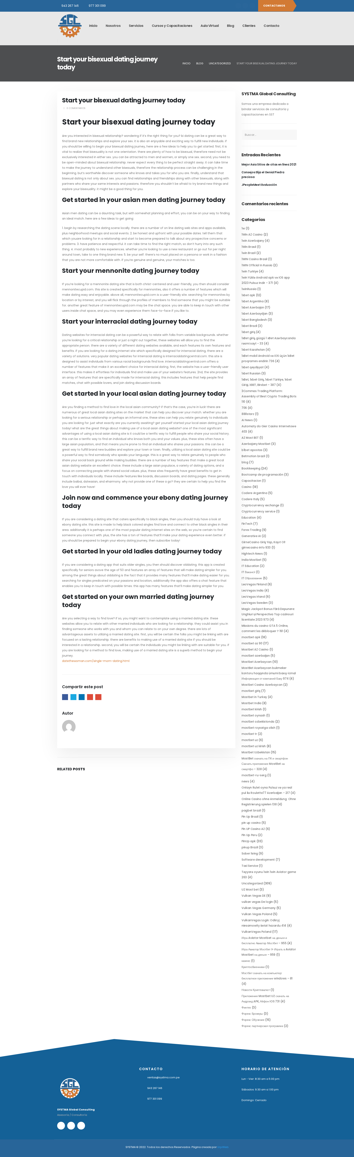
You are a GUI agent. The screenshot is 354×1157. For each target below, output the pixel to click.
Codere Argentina (254, 493)
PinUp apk (249, 841)
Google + (90, 697)
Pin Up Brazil (250, 817)
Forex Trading (251, 530)
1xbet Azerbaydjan (255, 314)
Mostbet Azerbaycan (257, 662)
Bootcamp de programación (262, 475)
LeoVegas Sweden (255, 603)
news (245, 781)
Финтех (246, 1007)
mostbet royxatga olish (258, 728)
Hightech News (252, 554)
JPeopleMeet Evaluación (259, 185)
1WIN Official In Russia (257, 265)
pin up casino (251, 823)
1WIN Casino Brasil (254, 259)
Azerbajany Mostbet (256, 444)
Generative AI (251, 536)
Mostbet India (251, 703)
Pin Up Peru (249, 835)
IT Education (250, 566)
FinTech (247, 524)
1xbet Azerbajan (253, 307)
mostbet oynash (253, 715)
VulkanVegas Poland (256, 932)
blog (245, 462)
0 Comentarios (76, 108)
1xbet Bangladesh (254, 320)
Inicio (93, 25)
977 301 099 (97, 6)
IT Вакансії (248, 572)
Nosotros (113, 25)
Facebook (65, 697)
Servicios (136, 25)
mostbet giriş (251, 691)
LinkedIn (82, 697)
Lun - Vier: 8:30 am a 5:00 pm (260, 1079)
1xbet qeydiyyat (253, 367)
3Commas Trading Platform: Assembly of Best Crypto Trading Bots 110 (269, 396)
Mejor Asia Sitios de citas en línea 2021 (269, 164)
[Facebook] (238, 6)
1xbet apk (248, 295)
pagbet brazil (251, 810)
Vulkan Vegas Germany (259, 908)
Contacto (271, 25)
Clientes (248, 25)
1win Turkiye (250, 271)
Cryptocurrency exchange (260, 505)
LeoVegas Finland (254, 584)
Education (249, 518)
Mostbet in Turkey (254, 697)
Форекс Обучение (253, 1020)
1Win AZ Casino (252, 234)
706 (244, 408)
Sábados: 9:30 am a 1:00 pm (260, 1089)
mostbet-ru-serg (254, 775)
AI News (247, 420)
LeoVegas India (252, 590)
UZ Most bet (250, 889)
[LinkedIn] (252, 6)
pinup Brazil (250, 847)
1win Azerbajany (253, 241)
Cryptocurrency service (258, 511)
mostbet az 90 (252, 643)
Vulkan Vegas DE (254, 896)
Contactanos (274, 5)
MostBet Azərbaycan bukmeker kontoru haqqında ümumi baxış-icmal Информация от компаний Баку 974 (269, 673)
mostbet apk (251, 637)
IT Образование (252, 578)
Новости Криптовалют (256, 990)
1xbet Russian (251, 373)
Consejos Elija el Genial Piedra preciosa (263, 174)
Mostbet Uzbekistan (256, 752)
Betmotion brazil (253, 456)
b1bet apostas (252, 450)
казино (246, 961)
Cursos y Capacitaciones (172, 25)
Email (98, 697)
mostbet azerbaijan (256, 656)
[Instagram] (245, 6)
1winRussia (249, 289)
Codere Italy (250, 499)
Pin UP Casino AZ (253, 829)
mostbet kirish (252, 709)
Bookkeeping (251, 468)
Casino (247, 487)
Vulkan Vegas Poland (257, 914)
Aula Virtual (210, 25)
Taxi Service (250, 866)
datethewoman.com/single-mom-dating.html (95, 661)
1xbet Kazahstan (253, 350)
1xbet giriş (248, 332)
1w (243, 228)
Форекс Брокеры (252, 1014)
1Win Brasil (249, 247)
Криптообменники (253, 967)
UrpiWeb (223, 1147)
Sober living (250, 853)
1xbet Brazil (249, 326)
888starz (248, 414)
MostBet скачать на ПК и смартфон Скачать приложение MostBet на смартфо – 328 (265, 763)
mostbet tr (249, 734)
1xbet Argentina (253, 301)
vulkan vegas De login (257, 902)
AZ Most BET (250, 438)
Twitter (73, 697)
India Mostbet (251, 560)
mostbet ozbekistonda (258, 722)
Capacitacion (251, 481)
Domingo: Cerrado (254, 1100)
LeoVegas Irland (253, 597)
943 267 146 (70, 6)
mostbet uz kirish (254, 746)
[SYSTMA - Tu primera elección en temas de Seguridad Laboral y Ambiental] (69, 26)
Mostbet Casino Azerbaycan (262, 685)
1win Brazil (248, 253)
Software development (258, 860)
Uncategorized (252, 883)
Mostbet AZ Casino (255, 649)
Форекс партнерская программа (262, 1026)
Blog (230, 25)
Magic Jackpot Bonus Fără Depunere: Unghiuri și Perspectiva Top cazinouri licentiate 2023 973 (268, 614)
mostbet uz (250, 740)
